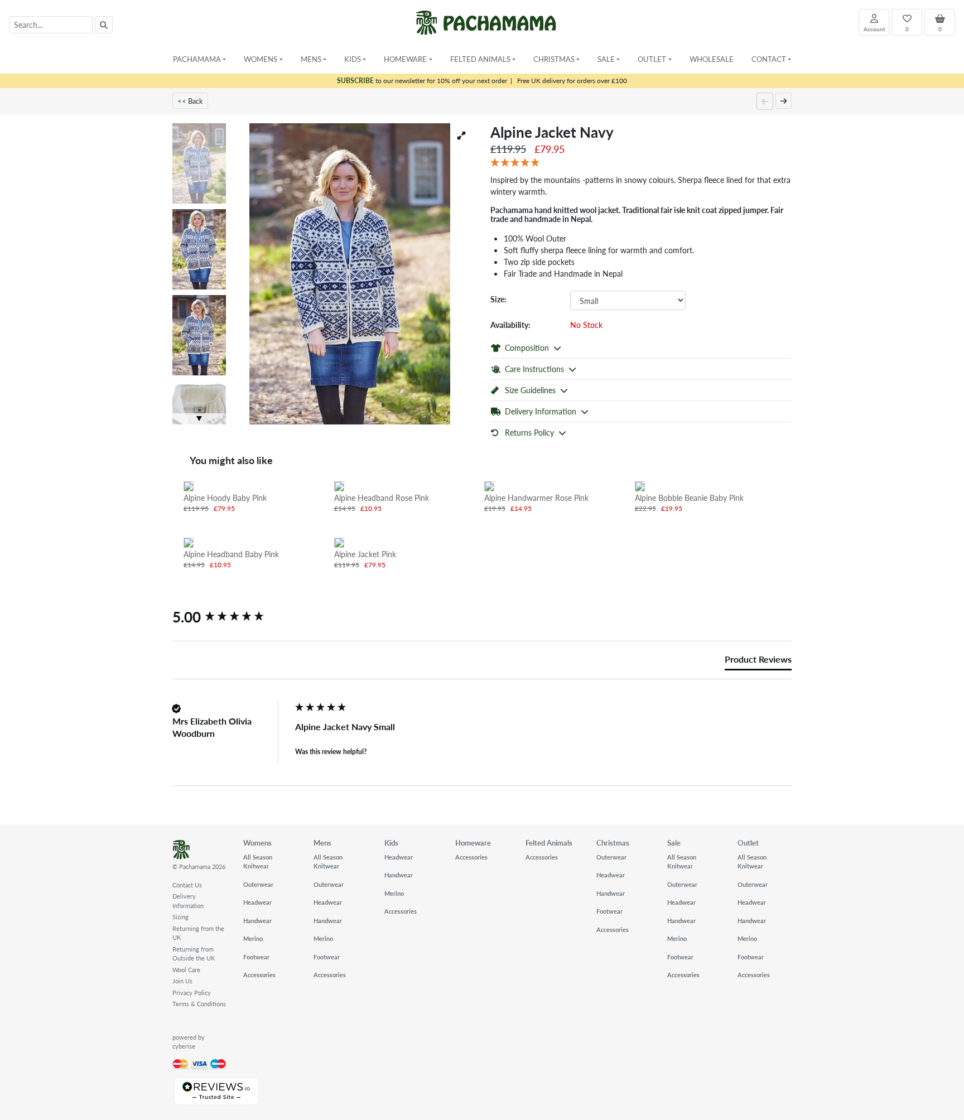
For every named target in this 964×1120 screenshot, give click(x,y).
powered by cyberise (188, 1042)
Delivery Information (188, 901)
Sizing (180, 917)
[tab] (758, 661)
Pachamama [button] (197, 59)
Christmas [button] (554, 59)
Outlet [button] (652, 59)
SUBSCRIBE (355, 80)
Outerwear (258, 884)
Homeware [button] (405, 59)
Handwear (257, 920)
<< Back (190, 100)
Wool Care (186, 969)
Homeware (473, 842)
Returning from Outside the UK (193, 954)
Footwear (256, 957)
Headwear (257, 902)
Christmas (612, 842)
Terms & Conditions (199, 1004)
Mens (322, 842)
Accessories (259, 975)
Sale (674, 842)
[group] (231, 617)
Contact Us (187, 885)
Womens (257, 842)
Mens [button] (311, 59)
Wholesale (712, 59)
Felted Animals (549, 842)
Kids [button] (352, 59)
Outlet (748, 842)
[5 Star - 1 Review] (641, 163)
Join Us (182, 981)
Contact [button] (768, 59)
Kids (391, 842)
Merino (253, 938)
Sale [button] (606, 59)
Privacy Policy (191, 992)
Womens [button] (260, 59)
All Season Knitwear (257, 862)
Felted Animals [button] (480, 59)
